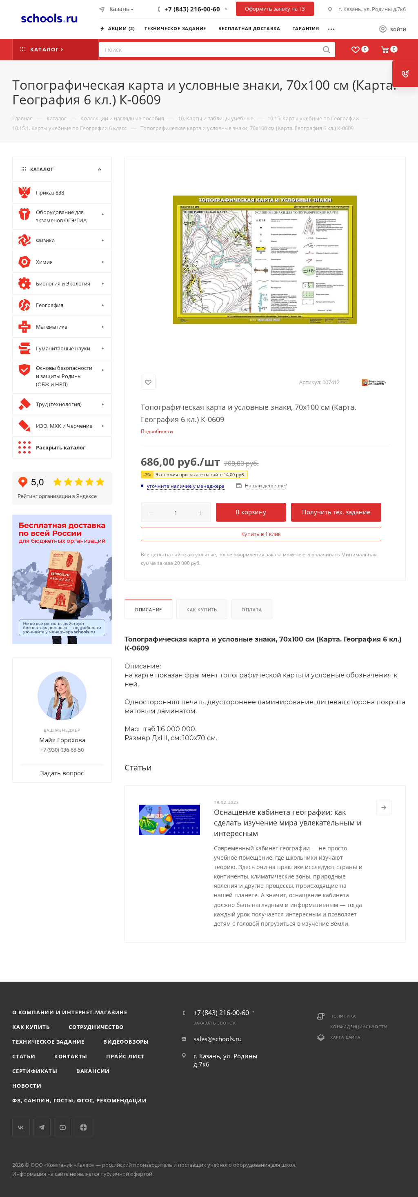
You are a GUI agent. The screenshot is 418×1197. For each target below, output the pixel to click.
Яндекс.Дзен (83, 1127)
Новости (27, 1085)
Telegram (42, 1127)
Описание (148, 609)
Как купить (202, 609)
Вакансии (93, 1071)
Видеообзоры (126, 1041)
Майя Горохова (62, 740)
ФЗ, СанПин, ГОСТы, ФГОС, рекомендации (79, 1100)
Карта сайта (345, 1037)
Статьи (24, 1056)
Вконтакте (21, 1127)
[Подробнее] (383, 807)
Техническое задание (48, 1041)
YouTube (62, 1127)
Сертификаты (35, 1071)
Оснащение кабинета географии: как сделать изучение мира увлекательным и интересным (287, 822)
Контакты (70, 1056)
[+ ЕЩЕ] (334, 28)
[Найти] (326, 49)
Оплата (252, 609)
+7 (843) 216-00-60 (192, 9)
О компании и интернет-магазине (69, 1012)
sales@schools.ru (217, 1039)
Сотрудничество (96, 1027)
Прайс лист (125, 1056)
